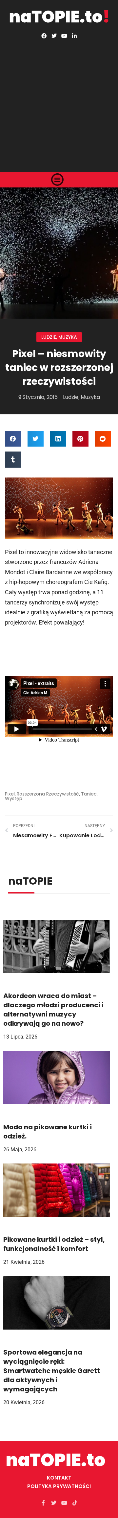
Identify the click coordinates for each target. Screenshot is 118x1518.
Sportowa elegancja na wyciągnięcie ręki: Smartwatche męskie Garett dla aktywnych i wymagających (51, 1371)
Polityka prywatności (59, 1486)
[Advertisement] (59, 101)
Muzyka (67, 337)
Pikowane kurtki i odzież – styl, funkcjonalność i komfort (54, 1244)
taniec (89, 794)
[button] (57, 179)
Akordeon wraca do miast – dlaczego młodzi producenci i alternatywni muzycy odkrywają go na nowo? (53, 1009)
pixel (10, 794)
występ (13, 798)
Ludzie (48, 337)
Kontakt (59, 1477)
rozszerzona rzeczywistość (48, 794)
